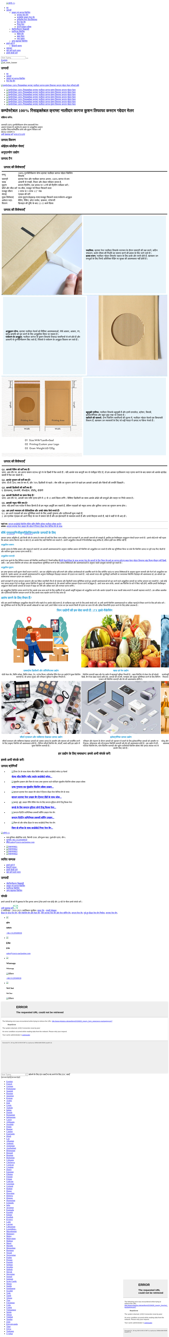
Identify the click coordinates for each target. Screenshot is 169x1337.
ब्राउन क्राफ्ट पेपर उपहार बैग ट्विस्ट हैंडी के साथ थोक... (37, 797)
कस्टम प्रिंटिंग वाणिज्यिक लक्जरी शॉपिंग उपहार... (33, 817)
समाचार (9, 48)
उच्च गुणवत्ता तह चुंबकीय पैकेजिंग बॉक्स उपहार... (33, 787)
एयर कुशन (21, 39)
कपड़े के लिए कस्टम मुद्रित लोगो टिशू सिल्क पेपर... (34, 807)
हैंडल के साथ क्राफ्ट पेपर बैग (79, 560)
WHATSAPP (19, 134)
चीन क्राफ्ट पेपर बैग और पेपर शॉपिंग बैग (56, 913)
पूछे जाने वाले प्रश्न (13, 50)
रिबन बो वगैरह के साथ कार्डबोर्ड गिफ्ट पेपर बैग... (32, 828)
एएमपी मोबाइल (51, 910)
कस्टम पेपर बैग (77, 913)
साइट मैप (40, 910)
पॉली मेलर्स (64, 560)
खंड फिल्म (149, 560)
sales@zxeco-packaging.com (20, 842)
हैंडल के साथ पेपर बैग (9, 913)
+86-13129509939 (16, 840)
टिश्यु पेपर (20, 24)
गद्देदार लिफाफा (139, 560)
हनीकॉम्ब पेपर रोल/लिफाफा (27, 19)
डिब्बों (164, 560)
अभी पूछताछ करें (7, 134)
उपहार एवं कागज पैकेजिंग (21, 12)
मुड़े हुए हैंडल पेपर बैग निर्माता (94, 913)
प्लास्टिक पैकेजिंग (18, 31)
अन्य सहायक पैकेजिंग (19, 41)
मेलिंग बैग (20, 34)
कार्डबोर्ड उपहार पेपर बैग (26, 17)
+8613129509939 (13, 978)
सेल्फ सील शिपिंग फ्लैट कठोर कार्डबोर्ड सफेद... (32, 776)
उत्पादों (8, 10)
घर (7, 8)
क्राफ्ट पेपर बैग (22, 15)
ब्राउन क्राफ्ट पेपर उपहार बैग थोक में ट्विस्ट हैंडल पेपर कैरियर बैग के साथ (34, 526)
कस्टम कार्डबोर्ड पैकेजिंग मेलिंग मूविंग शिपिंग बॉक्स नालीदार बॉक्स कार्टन (34, 524)
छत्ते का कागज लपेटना (116, 560)
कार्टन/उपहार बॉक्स (24, 27)
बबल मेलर (20, 36)
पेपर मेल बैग (21, 22)
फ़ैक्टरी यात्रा (17, 46)
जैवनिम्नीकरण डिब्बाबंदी (20, 29)
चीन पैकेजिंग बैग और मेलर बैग (29, 913)
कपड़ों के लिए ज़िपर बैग (99, 560)
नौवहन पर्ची (157, 560)
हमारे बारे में (10, 43)
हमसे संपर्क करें (12, 53)
